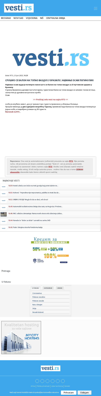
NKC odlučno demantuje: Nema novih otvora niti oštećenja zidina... (38, 213)
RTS (11, 75)
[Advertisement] (50, 30)
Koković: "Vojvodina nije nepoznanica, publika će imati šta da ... (36, 193)
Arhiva (59, 288)
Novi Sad (18, 18)
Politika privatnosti (43, 386)
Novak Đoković (38, 312)
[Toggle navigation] (95, 8)
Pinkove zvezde (38, 301)
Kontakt (67, 386)
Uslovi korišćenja (57, 386)
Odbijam (84, 392)
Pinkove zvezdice (38, 297)
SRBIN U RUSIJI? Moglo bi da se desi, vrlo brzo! (30, 199)
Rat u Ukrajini (37, 305)
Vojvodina (31, 18)
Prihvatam (69, 392)
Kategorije (48, 288)
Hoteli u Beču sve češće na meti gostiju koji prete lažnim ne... (35, 186)
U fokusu (35, 288)
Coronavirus (37, 293)
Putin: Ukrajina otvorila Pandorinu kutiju (27, 227)
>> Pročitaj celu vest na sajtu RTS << (50, 99)
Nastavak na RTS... (13, 112)
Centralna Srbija (55, 18)
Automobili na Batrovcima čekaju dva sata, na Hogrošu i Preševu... (37, 206)
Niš (41, 18)
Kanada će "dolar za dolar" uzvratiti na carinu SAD (31, 220)
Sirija (34, 308)
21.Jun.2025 (18, 75)
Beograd (6, 18)
